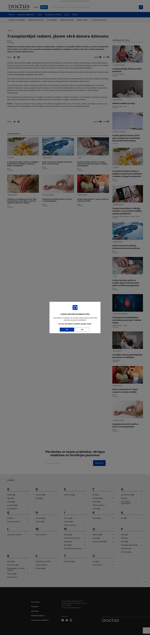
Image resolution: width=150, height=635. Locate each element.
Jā (67, 329)
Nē (82, 329)
